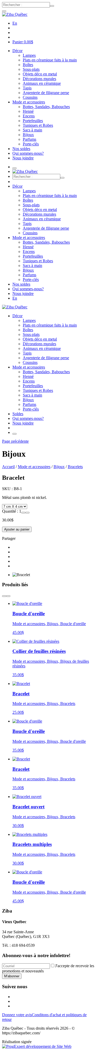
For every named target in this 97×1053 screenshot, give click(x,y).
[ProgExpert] (36, 1046)
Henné (28, 111)
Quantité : (10, 511)
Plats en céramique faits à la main (50, 60)
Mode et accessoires (28, 102)
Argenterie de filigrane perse (46, 92)
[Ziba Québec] (14, 14)
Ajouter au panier (16, 529)
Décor (17, 50)
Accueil (8, 466)
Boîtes (28, 64)
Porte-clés (31, 144)
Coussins (30, 97)
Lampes (29, 55)
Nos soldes (21, 148)
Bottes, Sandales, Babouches (46, 106)
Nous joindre (23, 158)
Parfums (29, 139)
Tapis (27, 88)
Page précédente (15, 441)
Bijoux (28, 134)
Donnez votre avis (17, 1015)
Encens (29, 116)
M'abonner (11, 976)
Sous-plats (31, 69)
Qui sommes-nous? (28, 153)
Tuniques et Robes (38, 125)
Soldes (17, 414)
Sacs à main (32, 130)
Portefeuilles (33, 120)
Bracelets (75, 466)
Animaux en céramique (42, 83)
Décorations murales (39, 78)
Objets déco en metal (40, 74)
